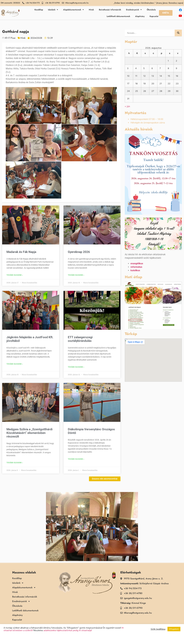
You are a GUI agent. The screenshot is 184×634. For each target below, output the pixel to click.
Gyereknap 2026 (79, 252)
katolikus (135, 270)
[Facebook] (180, 10)
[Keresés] (178, 33)
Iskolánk (51, 9)
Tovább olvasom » (14, 275)
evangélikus (137, 263)
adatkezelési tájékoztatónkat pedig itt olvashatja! (68, 630)
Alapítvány (140, 16)
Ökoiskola (151, 9)
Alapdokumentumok (72, 9)
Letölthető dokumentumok (118, 16)
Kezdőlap (38, 9)
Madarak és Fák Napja (21, 252)
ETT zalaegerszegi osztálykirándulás (80, 339)
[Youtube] (180, 16)
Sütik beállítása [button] (158, 629)
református (136, 267)
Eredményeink (132, 9)
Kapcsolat (154, 16)
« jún (127, 106)
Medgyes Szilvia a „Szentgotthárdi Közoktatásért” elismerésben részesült (29, 433)
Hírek (91, 9)
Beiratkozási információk (110, 9)
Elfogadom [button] (174, 629)
